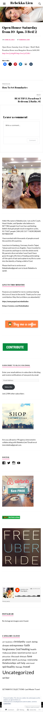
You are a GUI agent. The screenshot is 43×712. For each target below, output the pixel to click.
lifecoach (15, 656)
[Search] (37, 3)
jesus (14, 652)
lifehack (23, 656)
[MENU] (4, 3)
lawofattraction (24, 653)
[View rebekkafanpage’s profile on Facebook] (4, 463)
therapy (19, 667)
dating (34, 642)
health (33, 649)
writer (5, 677)
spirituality (8, 666)
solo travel (30, 663)
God (18, 649)
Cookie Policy (7, 703)
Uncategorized (18, 672)
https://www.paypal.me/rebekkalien (15, 301)
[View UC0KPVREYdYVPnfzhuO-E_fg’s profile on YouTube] (19, 463)
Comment (32, 140)
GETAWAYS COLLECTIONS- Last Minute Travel (21, 689)
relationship (32, 660)
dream (5, 645)
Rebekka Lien (21, 3)
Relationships (9, 663)
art (3, 642)
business (9, 642)
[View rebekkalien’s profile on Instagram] (14, 463)
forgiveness (8, 649)
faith (27, 645)
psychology (22, 660)
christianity (19, 641)
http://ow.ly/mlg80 (9, 53)
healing (25, 649)
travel (26, 666)
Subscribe (8, 387)
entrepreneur (16, 645)
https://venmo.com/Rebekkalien (15, 306)
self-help (21, 663)
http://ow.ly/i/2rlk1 (23, 53)
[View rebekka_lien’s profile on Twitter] (9, 463)
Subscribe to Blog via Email (16, 365)
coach (28, 642)
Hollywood (6, 653)
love (29, 656)
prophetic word (9, 659)
